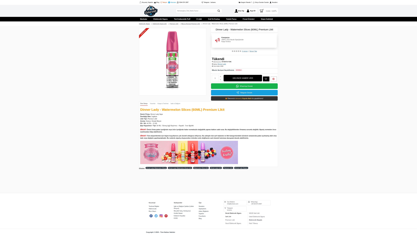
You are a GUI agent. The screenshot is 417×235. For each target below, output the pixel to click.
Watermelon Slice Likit (201, 168)
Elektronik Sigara (144, 24)
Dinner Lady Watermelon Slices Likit (180, 168)
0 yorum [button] (245, 51)
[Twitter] (156, 216)
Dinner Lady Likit (216, 168)
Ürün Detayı (144, 103)
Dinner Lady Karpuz (241, 168)
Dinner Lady (222, 64)
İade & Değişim (175, 103)
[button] (243, 78)
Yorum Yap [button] (253, 51)
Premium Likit (174, 24)
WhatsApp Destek (246, 86)
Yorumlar (152, 103)
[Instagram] (161, 216)
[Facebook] (151, 216)
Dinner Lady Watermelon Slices (156, 168)
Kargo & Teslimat (163, 103)
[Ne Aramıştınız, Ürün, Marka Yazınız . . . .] (218, 11)
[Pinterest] (166, 216)
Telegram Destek (246, 93)
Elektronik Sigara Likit (160, 24)
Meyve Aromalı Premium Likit (190, 24)
